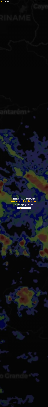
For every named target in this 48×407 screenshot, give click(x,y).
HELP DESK (43, 1)
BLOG (46, 1)
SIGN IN (35, 1)
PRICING (39, 1)
